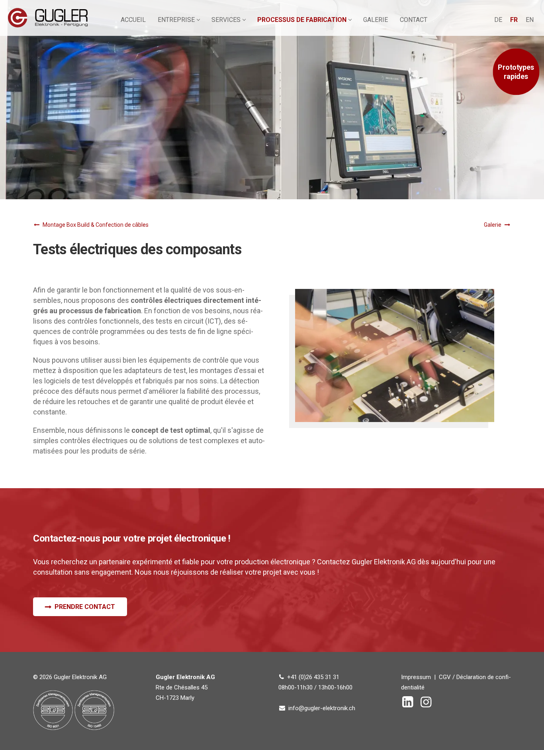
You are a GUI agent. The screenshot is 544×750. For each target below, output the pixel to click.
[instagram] (427, 704)
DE (498, 20)
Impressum (416, 677)
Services (226, 20)
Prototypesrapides (516, 72)
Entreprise (176, 20)
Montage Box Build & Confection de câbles (96, 225)
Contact (413, 20)
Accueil (133, 20)
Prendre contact (85, 607)
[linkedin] (409, 704)
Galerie (375, 20)
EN (530, 20)
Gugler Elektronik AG (48, 17)
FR (514, 20)
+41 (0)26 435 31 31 (313, 677)
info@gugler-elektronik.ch (321, 708)
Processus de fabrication (301, 20)
